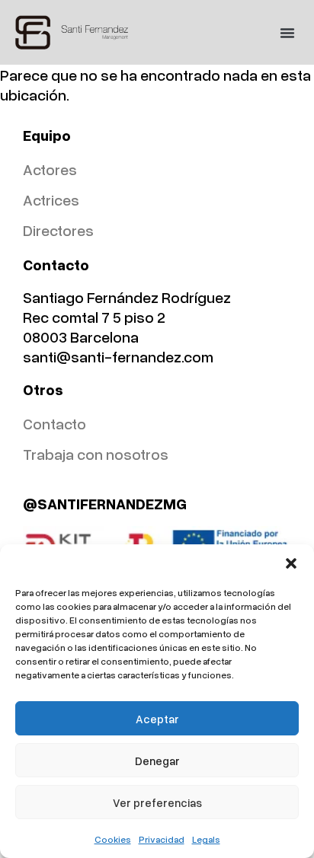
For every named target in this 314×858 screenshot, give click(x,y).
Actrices (51, 199)
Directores (58, 230)
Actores (50, 169)
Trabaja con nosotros (95, 454)
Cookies (113, 839)
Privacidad (161, 839)
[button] (291, 563)
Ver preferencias (157, 802)
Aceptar (157, 719)
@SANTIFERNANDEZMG (105, 503)
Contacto (54, 423)
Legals (206, 839)
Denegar (157, 760)
